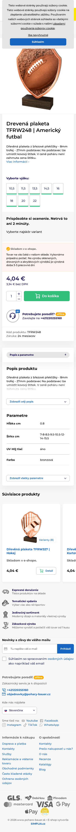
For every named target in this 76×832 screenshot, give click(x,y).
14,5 (46, 188)
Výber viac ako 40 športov (28, 604)
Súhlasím (38, 41)
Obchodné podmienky (18, 768)
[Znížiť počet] (19, 298)
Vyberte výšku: (17, 178)
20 (23, 201)
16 (58, 188)
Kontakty (8, 748)
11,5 (23, 188)
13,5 (34, 188)
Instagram (14, 724)
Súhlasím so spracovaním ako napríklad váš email (41, 661)
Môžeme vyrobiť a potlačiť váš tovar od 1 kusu (41, 627)
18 (11, 201)
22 (35, 201)
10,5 (11, 188)
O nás (43, 754)
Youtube (32, 720)
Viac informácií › (17, 161)
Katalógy (45, 764)
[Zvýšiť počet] (19, 293)
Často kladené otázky (17, 773)
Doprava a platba (14, 743)
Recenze (45, 759)
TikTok (32, 724)
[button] (38, 402)
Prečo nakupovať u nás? (56, 748)
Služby (6, 754)
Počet (11, 296)
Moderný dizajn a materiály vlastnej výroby (39, 616)
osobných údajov (61, 659)
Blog (42, 769)
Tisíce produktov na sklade (29, 593)
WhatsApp (51, 724)
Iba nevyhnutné (38, 35)
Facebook (51, 720)
